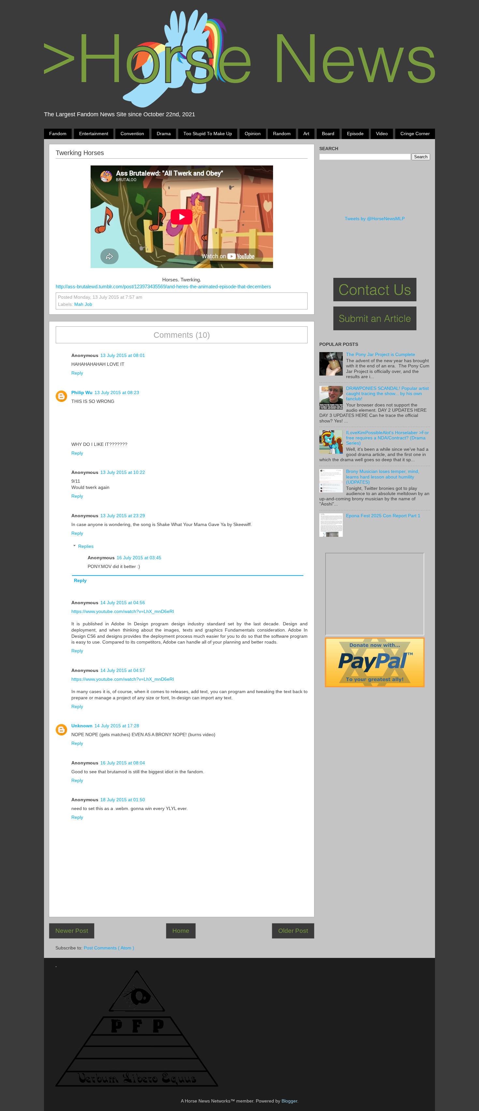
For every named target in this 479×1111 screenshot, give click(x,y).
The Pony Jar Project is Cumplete (380, 354)
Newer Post (71, 930)
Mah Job (83, 304)
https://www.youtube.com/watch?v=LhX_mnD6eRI (122, 611)
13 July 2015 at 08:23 (116, 392)
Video (382, 133)
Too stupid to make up (207, 133)
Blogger (289, 1101)
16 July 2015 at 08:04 (122, 763)
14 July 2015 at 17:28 (116, 725)
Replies (86, 546)
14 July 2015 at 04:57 (122, 670)
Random (282, 133)
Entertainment (93, 133)
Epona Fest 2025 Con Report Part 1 (383, 515)
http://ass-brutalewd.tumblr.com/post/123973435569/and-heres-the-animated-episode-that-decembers (163, 286)
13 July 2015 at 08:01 (122, 355)
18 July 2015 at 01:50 (122, 799)
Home (180, 930)
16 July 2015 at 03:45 (139, 557)
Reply (77, 373)
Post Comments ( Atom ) (109, 948)
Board (328, 133)
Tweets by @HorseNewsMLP (375, 218)
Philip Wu (82, 392)
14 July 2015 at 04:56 (122, 602)
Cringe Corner (415, 133)
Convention (132, 133)
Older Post (293, 930)
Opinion (253, 133)
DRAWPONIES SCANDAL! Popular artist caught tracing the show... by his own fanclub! (387, 393)
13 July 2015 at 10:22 (122, 472)
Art (306, 133)
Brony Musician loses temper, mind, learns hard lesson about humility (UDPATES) (382, 476)
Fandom (57, 133)
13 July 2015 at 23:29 (122, 515)
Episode (355, 133)
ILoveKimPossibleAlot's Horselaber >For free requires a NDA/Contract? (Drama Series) (387, 438)
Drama (164, 133)
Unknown (82, 725)
